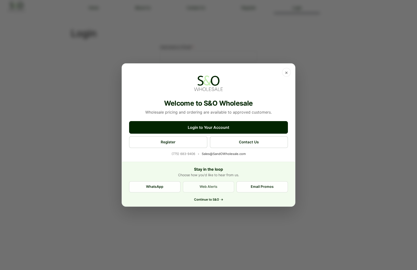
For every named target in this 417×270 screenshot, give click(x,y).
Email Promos (262, 186)
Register (168, 142)
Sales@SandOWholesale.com (224, 154)
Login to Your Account (208, 127)
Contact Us (249, 142)
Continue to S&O (208, 199)
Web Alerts (208, 186)
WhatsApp (154, 186)
